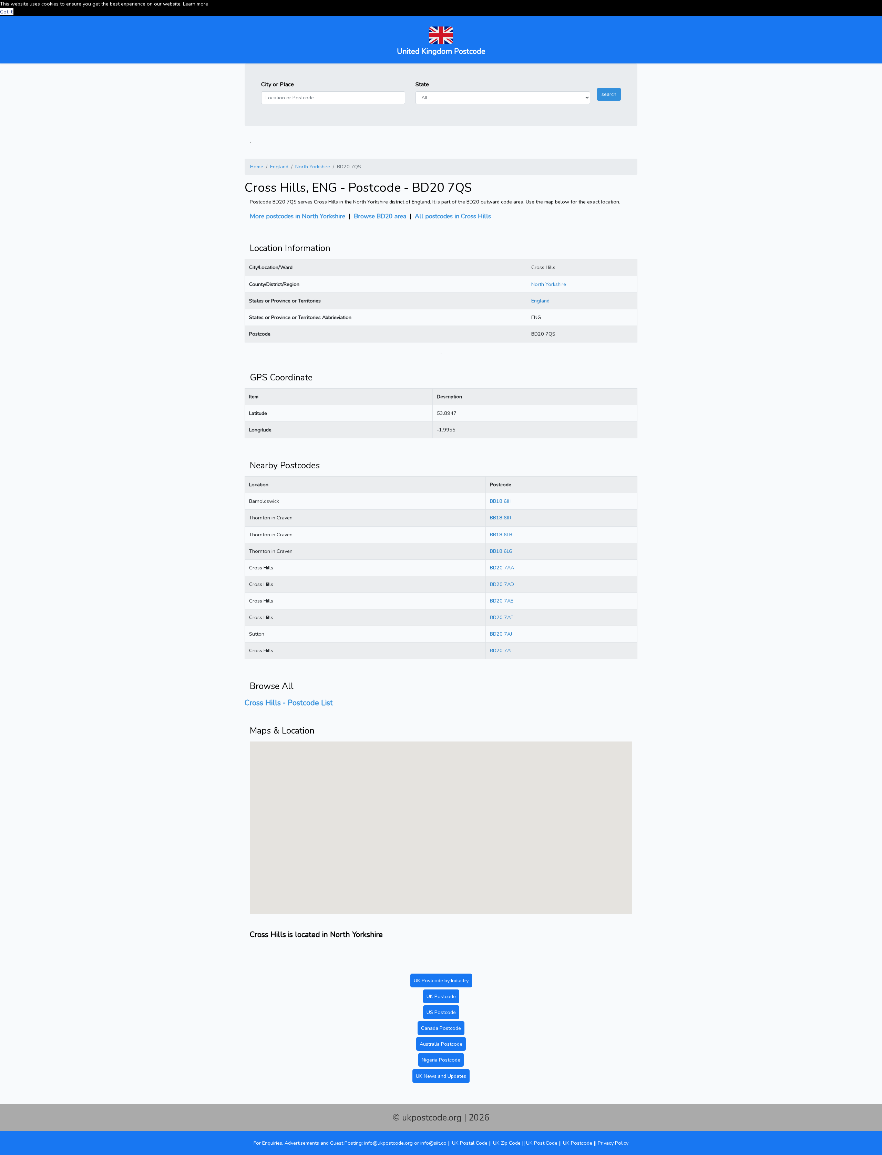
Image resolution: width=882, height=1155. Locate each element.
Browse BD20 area (380, 216)
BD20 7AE (501, 600)
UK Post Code (541, 1142)
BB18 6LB (501, 534)
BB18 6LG (501, 551)
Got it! (6, 11)
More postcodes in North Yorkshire (297, 216)
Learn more (195, 3)
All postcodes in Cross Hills (453, 216)
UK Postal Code (470, 1142)
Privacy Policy (613, 1142)
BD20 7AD (502, 584)
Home (256, 166)
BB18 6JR (500, 517)
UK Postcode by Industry (441, 980)
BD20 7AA (502, 567)
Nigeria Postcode (441, 1059)
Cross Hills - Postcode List (289, 703)
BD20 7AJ (501, 633)
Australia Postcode (441, 1044)
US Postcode (441, 1012)
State (422, 84)
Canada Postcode (441, 1028)
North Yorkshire (312, 166)
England (279, 166)
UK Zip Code (507, 1142)
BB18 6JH (501, 501)
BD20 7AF (501, 617)
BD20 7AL (501, 650)
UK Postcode (441, 996)
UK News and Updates (441, 1076)
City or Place (277, 84)
